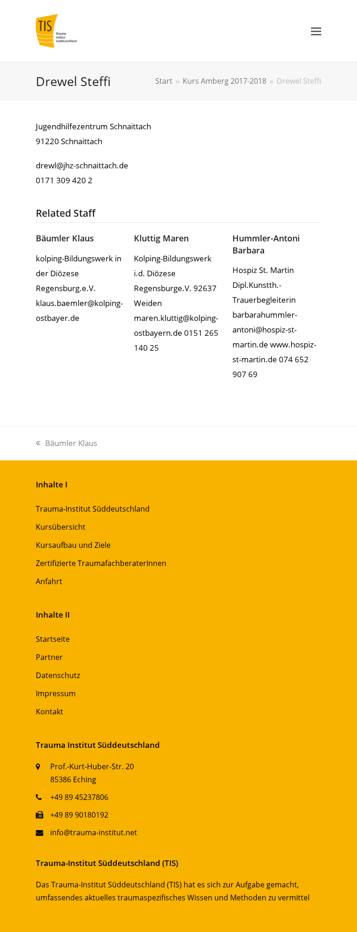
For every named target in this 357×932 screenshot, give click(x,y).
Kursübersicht (61, 527)
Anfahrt (49, 581)
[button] (316, 31)
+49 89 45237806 (79, 797)
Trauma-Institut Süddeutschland (93, 509)
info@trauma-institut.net (93, 832)
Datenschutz (58, 675)
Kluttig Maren (161, 238)
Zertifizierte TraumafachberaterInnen (101, 563)
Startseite (53, 639)
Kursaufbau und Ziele (73, 545)
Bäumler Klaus (65, 238)
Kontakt (49, 711)
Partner (49, 657)
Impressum (56, 693)
